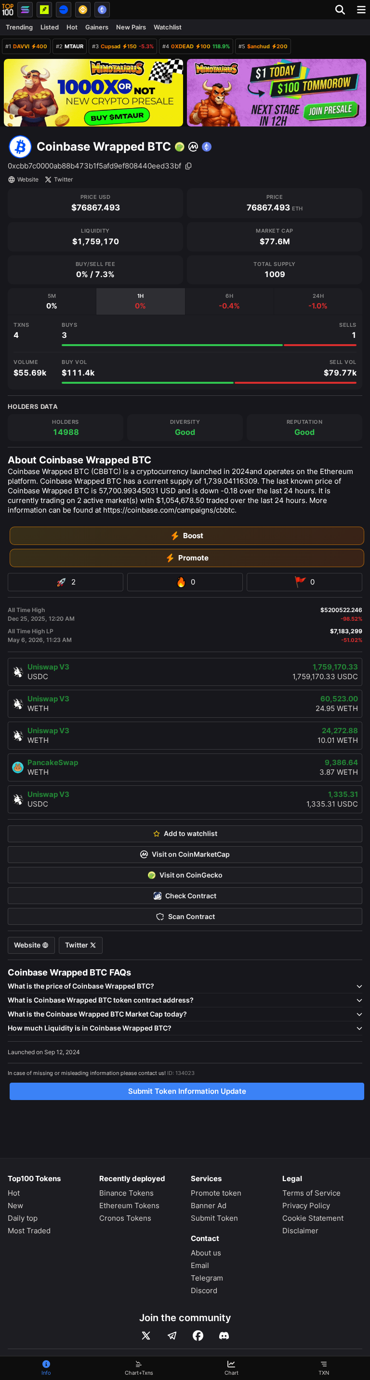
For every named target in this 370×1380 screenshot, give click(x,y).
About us (206, 1252)
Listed (49, 27)
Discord (204, 1290)
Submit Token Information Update (187, 1091)
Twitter (63, 179)
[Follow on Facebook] (198, 1335)
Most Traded (29, 1230)
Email (200, 1265)
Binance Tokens (126, 1193)
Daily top (23, 1218)
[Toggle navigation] (361, 9)
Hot (72, 27)
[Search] (343, 9)
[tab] (52, 301)
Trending (19, 27)
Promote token (216, 1193)
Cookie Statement (313, 1218)
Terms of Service (311, 1193)
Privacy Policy (306, 1205)
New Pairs (131, 27)
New (15, 1205)
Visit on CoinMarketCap (191, 854)
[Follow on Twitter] (146, 1335)
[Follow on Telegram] (172, 1335)
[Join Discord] (224, 1335)
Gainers (96, 27)
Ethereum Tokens (129, 1205)
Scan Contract (191, 916)
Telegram (207, 1277)
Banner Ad (208, 1205)
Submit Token (214, 1218)
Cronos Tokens (125, 1218)
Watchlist (168, 27)
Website (28, 179)
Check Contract (190, 896)
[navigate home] (7, 9)
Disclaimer (300, 1230)
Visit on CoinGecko (191, 875)
